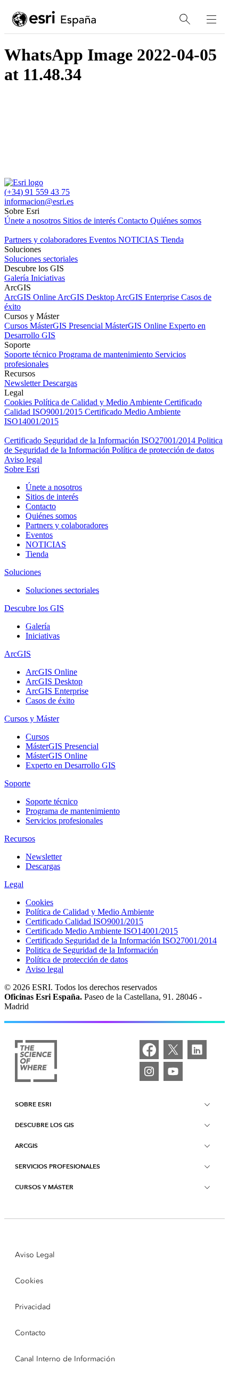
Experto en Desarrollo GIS (71, 765)
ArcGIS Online (31, 297)
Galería (17, 277)
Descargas (60, 383)
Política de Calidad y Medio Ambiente (99, 402)
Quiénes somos (175, 220)
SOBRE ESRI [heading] (33, 1104)
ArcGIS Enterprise (148, 297)
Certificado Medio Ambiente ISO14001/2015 (102, 930)
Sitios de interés (90, 220)
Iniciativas (48, 277)
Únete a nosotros (33, 220)
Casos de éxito (50, 700)
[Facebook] (149, 1049)
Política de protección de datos (163, 449)
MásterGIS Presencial (67, 325)
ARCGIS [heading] (26, 1145)
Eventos (103, 239)
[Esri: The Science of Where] (36, 1062)
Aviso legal (23, 459)
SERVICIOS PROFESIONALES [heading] (57, 1166)
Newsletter (23, 383)
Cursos (17, 325)
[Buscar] (184, 19)
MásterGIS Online (137, 325)
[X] (173, 1049)
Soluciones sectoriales (41, 258)
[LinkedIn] (197, 1049)
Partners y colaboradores (46, 239)
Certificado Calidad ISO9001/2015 (84, 921)
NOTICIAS (139, 239)
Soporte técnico (31, 354)
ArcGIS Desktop (87, 297)
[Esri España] (54, 20)
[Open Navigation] (211, 19)
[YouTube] (173, 1071)
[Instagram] (149, 1071)
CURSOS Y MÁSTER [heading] (44, 1187)
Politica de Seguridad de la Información (92, 950)
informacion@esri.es (38, 201)
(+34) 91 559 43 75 (37, 191)
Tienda (172, 239)
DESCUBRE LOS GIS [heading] (44, 1125)
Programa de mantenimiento (107, 354)
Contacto (134, 220)
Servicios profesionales (64, 820)
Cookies (19, 402)
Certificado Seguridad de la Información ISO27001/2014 (101, 440)
